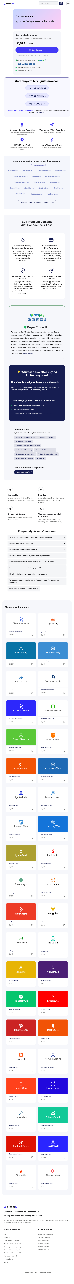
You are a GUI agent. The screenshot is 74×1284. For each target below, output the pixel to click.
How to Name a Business (12, 1244)
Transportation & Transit (24, 458)
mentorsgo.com (46, 980)
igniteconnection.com (16, 718)
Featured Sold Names (11, 1240)
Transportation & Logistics (25, 454)
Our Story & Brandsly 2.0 (12, 1253)
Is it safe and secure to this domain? (23, 549)
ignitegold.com (13, 863)
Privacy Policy (9, 1259)
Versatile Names (44, 1237)
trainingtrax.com (14, 1125)
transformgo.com (14, 1009)
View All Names (43, 1249)
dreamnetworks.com (47, 690)
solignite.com (45, 922)
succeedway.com (46, 661)
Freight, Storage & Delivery (47, 454)
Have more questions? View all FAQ (23, 588)
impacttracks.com (14, 1038)
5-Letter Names (43, 1243)
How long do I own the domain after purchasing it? (28, 574)
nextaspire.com (14, 922)
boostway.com (13, 690)
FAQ (5, 1234)
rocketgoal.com (14, 1096)
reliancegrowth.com (47, 1125)
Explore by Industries (45, 1234)
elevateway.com (14, 661)
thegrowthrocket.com (16, 1154)
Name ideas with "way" (24, 472)
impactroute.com (46, 892)
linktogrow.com (13, 951)
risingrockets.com (14, 776)
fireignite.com (13, 1183)
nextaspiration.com (47, 1183)
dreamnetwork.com (15, 748)
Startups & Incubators (23, 441)
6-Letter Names (43, 1246)
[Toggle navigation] (68, 3)
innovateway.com (14, 834)
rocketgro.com (45, 1038)
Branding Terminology (11, 1256)
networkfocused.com (47, 719)
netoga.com (44, 951)
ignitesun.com (13, 980)
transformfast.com (46, 747)
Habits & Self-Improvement (45, 450)
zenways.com (13, 893)
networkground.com (47, 1067)
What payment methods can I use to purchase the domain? (31, 562)
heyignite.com (13, 1067)
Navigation (40, 458)
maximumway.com (46, 805)
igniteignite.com (46, 863)
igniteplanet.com (46, 1096)
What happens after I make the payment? (25, 568)
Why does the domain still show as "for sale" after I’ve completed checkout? (34, 581)
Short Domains (43, 1240)
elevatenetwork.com (15, 631)
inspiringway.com (46, 834)
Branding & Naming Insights (13, 1247)
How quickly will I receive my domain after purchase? (29, 556)
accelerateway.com (47, 776)
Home (6, 1262)
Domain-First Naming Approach (15, 1250)
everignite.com (45, 1009)
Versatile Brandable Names (25, 437)
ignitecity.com (45, 632)
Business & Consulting (46, 437)
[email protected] (48, 413)
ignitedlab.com (13, 805)
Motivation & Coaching (24, 450)
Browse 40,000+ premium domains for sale (37, 202)
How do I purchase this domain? (21, 543)
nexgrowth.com (46, 1154)
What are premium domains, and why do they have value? (31, 537)
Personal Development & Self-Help (28, 445)
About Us (7, 1237)
